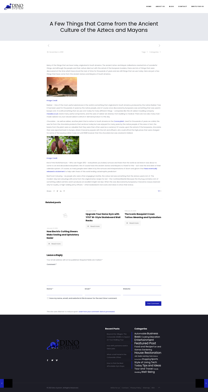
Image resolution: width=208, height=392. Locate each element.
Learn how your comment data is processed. (97, 311)
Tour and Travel (143, 368)
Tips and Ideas (151, 365)
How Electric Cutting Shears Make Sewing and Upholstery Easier (63, 234)
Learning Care (147, 356)
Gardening (147, 349)
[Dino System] (13, 6)
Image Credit (52, 100)
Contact (125, 388)
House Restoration (147, 353)
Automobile (140, 333)
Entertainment (144, 340)
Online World (138, 359)
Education (155, 336)
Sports (154, 359)
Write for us (115, 388)
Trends (155, 369)
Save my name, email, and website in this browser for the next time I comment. (83, 298)
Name (50, 289)
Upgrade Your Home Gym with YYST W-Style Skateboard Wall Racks (103, 217)
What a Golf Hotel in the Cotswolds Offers (116, 355)
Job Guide (138, 356)
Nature (155, 356)
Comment (52, 264)
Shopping (146, 359)
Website (126, 289)
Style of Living (142, 362)
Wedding (137, 372)
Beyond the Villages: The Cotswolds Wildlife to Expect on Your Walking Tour (118, 337)
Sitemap (146, 388)
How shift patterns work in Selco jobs (117, 347)
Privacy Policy (135, 388)
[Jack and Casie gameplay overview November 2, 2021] (6, 383)
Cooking (145, 337)
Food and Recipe (143, 346)
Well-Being (148, 372)
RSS (153, 388)
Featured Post (145, 343)
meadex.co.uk (52, 114)
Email (88, 289)
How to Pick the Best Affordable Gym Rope (115, 364)
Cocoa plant (119, 121)
